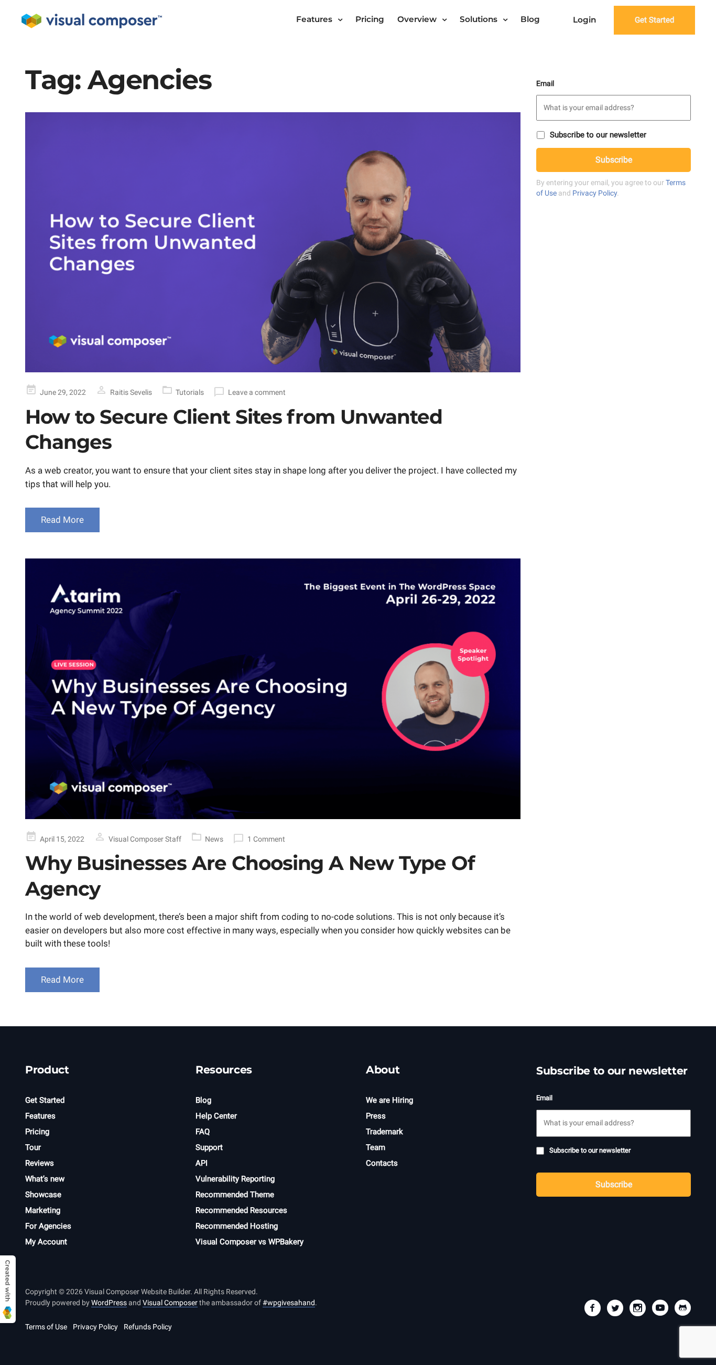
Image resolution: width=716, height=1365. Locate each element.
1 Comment (266, 839)
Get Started (654, 20)
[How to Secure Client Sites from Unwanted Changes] (272, 242)
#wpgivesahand (289, 1302)
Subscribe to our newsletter (598, 134)
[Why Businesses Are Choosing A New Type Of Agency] (272, 688)
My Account (46, 1241)
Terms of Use (46, 1327)
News (214, 839)
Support (209, 1147)
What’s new (44, 1179)
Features (314, 19)
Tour (33, 1147)
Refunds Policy (148, 1327)
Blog (530, 19)
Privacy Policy (594, 193)
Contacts (382, 1163)
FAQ (203, 1131)
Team (375, 1147)
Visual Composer (170, 1302)
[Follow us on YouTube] (660, 1309)
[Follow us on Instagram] (637, 1309)
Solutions (478, 19)
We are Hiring (389, 1100)
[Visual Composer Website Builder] (91, 20)
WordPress (109, 1302)
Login (584, 20)
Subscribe (613, 160)
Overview (417, 19)
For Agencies (48, 1226)
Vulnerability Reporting (235, 1179)
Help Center (216, 1116)
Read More (62, 519)
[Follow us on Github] (682, 1309)
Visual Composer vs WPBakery (249, 1241)
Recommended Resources (241, 1210)
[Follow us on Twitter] (614, 1309)
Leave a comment (257, 392)
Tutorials (190, 392)
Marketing (42, 1210)
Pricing (369, 19)
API (202, 1163)
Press (376, 1116)
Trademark (384, 1131)
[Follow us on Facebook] (592, 1309)
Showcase (43, 1194)
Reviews (39, 1163)
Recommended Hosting (237, 1226)
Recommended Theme (235, 1194)
